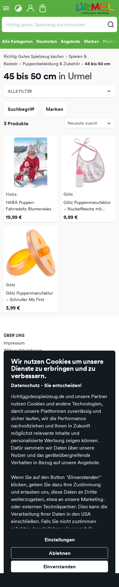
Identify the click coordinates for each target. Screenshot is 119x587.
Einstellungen (60, 539)
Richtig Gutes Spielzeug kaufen (34, 56)
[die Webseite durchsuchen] (111, 24)
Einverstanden (59, 566)
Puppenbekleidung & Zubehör (51, 63)
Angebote (70, 41)
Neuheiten (46, 41)
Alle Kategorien (17, 41)
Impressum (14, 343)
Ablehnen (59, 553)
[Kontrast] (18, 8)
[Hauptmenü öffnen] (6, 8)
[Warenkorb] (43, 8)
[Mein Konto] (30, 8)
